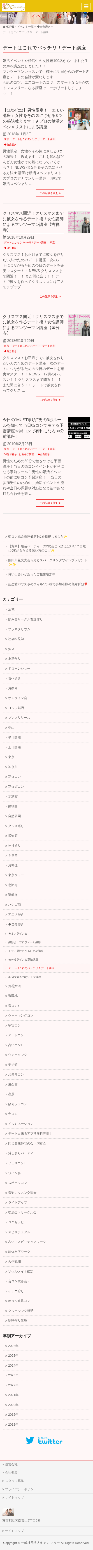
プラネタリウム (19, 629)
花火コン (14, 776)
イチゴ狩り (16, 1291)
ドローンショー (19, 668)
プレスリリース (19, 717)
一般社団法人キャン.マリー (40, 1543)
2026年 (13, 1346)
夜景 (11, 1094)
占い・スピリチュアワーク (27, 1242)
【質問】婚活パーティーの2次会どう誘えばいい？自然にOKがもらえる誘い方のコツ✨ (47, 548)
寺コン (13, 1114)
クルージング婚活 (20, 1311)
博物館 (13, 835)
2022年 (13, 1385)
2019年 (13, 1414)
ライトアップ (17, 1202)
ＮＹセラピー (17, 1222)
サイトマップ (14, 1497)
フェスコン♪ (17, 1163)
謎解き (13, 894)
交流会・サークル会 (22, 1212)
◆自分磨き (10, 144)
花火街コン (16, 786)
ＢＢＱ (12, 855)
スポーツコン (17, 1183)
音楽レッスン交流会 (22, 1192)
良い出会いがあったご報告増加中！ (33, 574)
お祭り (13, 688)
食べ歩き (14, 678)
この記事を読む (49, 193)
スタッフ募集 (14, 1481)
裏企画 (13, 1084)
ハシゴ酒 (14, 904)
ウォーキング (17, 1055)
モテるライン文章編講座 (23, 959)
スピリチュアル (19, 1232)
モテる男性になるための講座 (26, 951)
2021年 (13, 1395)
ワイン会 (14, 1173)
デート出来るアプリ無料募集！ (30, 1133)
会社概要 (11, 1472)
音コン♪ (13, 1005)
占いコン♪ (15, 1045)
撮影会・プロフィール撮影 (24, 942)
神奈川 (13, 767)
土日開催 (14, 747)
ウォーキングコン (20, 1015)
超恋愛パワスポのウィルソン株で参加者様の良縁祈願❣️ (48, 584)
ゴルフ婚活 (16, 708)
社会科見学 (16, 639)
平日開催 (14, 737)
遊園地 (13, 996)
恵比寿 (13, 885)
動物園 (13, 806)
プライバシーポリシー (21, 1489)
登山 (11, 727)
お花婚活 (14, 986)
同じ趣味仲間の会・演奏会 (27, 1143)
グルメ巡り (16, 826)
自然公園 (14, 816)
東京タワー (16, 875)
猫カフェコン (17, 1104)
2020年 (13, 1405)
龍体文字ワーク (19, 1252)
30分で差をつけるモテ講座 (19, 454)
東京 (6, 139)
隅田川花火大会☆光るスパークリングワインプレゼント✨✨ (47, 562)
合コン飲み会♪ (18, 1281)
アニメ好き (16, 914)
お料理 (13, 865)
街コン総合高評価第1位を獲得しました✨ (37, 536)
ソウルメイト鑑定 (20, 1271)
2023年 (13, 1375)
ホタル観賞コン (19, 1301)
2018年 (13, 1424)
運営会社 (11, 1464)
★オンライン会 (17, 933)
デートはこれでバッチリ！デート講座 (34, 139)
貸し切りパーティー (22, 1153)
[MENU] (86, 6)
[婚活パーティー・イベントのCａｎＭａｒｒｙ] (13, 6)
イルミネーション (20, 1124)
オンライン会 (17, 698)
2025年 (13, 1355)
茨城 (11, 609)
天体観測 (14, 1261)
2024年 (13, 1365)
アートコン (16, 1035)
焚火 (11, 649)
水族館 (13, 796)
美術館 (13, 1065)
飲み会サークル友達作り (25, 619)
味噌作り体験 (17, 1320)
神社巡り (14, 845)
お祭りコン (16, 1074)
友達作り (14, 658)
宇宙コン (14, 1025)
